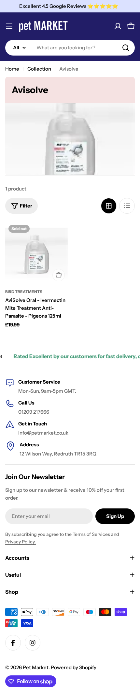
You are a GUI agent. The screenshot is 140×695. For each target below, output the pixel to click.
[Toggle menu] (9, 26)
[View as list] (127, 206)
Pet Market (36, 667)
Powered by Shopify (73, 667)
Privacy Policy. (20, 542)
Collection (39, 69)
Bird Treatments (23, 291)
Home (12, 69)
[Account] (118, 26)
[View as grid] (109, 206)
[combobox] (70, 48)
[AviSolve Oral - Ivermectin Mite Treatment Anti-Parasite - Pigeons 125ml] (36, 253)
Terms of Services (91, 534)
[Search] (126, 48)
